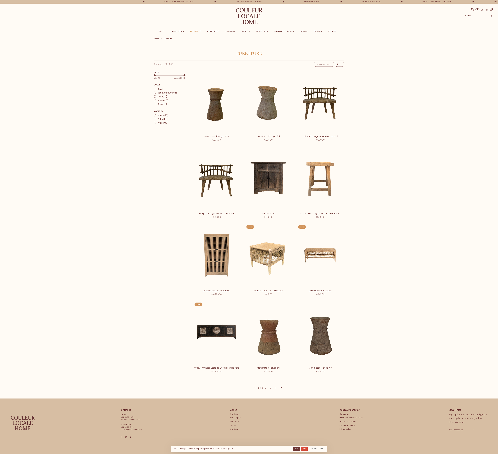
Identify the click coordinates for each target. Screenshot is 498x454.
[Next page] (281, 388)
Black (162, 89)
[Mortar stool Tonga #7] (320, 333)
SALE (161, 31)
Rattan (163, 115)
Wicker (163, 122)
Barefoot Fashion (284, 31)
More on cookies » (316, 449)
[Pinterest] (130, 437)
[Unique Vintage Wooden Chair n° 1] (217, 178)
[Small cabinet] (268, 178)
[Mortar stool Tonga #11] (268, 333)
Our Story (234, 429)
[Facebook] (122, 437)
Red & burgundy (167, 92)
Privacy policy (345, 429)
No (304, 449)
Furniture (195, 31)
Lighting (230, 31)
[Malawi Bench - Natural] (320, 255)
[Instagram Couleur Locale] (126, 437)
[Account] (482, 10)
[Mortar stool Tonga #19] (268, 101)
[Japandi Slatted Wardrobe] (217, 255)
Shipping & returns (347, 425)
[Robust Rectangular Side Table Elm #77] (320, 178)
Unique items (177, 31)
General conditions (348, 421)
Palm (162, 119)
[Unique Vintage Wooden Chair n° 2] (320, 101)
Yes (296, 449)
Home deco (213, 31)
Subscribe (473, 429)
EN (477, 10)
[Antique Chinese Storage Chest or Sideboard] (217, 333)
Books (303, 31)
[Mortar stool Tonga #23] (217, 101)
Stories (332, 31)
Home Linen (262, 31)
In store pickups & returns (241, 2)
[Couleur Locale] (22, 423)
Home (156, 38)
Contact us (344, 414)
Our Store (234, 414)
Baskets (245, 31)
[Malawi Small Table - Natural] (268, 255)
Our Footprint (235, 418)
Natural (163, 100)
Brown (163, 104)
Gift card (486, 9)
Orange (163, 96)
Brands (318, 31)
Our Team (234, 421)
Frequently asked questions (351, 418)
